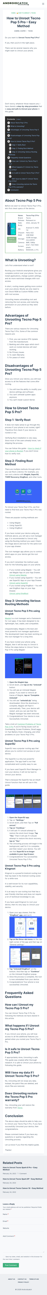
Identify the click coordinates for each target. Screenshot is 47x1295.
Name (6, 1214)
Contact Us (22, 1279)
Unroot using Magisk (18, 575)
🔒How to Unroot (23, 13)
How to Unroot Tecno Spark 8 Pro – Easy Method (20, 1168)
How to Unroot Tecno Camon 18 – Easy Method (23, 1188)
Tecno (33, 13)
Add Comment (9, 1236)
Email (5, 1221)
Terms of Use (34, 1279)
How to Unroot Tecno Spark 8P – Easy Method (22, 1179)
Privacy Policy (23, 1282)
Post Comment (11, 1265)
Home (13, 13)
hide (18, 119)
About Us (11, 1279)
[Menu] (43, 4)
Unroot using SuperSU (18, 583)
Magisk (8, 618)
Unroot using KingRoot (18, 593)
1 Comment (22, 1173)
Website (6, 1228)
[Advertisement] (23, 78)
